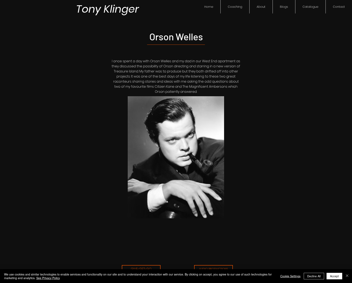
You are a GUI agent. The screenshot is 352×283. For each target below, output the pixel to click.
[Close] (347, 276)
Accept (334, 276)
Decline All (314, 276)
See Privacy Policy (48, 278)
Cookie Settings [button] (290, 276)
